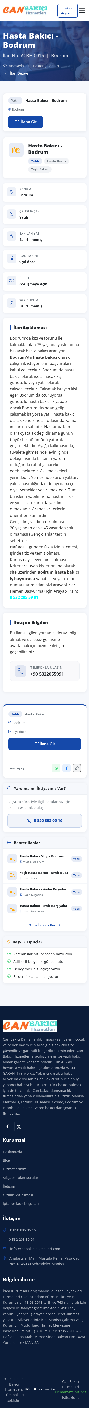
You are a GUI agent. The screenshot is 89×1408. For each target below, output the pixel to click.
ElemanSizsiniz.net (70, 1392)
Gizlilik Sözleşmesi (18, 1195)
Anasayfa (16, 65)
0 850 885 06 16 (48, 820)
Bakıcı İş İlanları (46, 65)
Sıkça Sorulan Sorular (20, 1177)
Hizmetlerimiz (14, 1169)
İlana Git (28, 122)
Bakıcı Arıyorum (67, 10)
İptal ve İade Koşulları (21, 1203)
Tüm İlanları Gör (42, 925)
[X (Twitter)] (18, 1126)
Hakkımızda (12, 1151)
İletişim (9, 1186)
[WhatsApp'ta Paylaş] (56, 768)
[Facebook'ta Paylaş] (66, 768)
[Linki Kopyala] (77, 768)
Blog (6, 1160)
